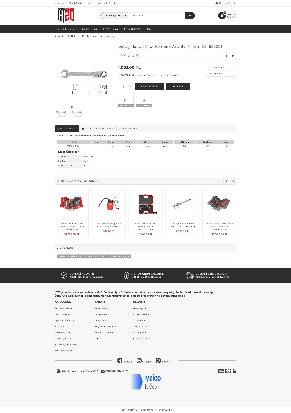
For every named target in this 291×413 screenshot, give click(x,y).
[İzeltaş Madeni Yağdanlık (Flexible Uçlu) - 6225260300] (108, 205)
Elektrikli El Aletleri (63, 308)
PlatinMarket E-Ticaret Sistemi (136, 409)
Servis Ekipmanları (63, 350)
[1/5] (122, 55)
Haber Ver (217, 73)
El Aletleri (59, 326)
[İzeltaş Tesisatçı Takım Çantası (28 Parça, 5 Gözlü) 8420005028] (219, 205)
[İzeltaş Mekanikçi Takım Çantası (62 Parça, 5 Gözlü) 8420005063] (71, 205)
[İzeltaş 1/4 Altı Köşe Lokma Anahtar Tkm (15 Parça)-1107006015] (145, 205)
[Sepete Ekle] (149, 86)
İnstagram (147, 361)
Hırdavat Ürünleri (63, 332)
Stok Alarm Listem (142, 326)
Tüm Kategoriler (65, 29)
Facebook (127, 361)
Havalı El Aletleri (62, 314)
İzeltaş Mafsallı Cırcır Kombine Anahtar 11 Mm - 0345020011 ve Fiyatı (94, 256)
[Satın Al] (178, 86)
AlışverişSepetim (231, 15)
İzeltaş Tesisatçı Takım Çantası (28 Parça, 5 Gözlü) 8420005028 (219, 226)
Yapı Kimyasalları (63, 338)
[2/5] (123, 55)
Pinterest (166, 361)
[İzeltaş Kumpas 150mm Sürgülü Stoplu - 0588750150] (182, 205)
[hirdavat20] (66, 22)
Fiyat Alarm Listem (142, 338)
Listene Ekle (218, 67)
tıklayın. (174, 75)
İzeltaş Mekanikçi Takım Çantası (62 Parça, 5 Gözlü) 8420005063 (71, 226)
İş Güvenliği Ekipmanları (66, 344)
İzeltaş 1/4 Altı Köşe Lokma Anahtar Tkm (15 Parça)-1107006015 (145, 226)
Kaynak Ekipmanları (64, 320)
